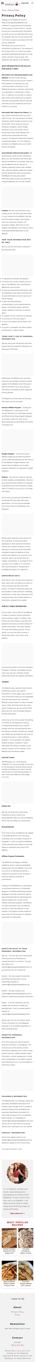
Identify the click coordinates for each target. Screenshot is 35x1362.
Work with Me (17, 1345)
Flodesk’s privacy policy (16, 488)
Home (4, 10)
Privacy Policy (17, 1312)
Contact (17, 1342)
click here (5, 777)
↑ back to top (17, 1299)
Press (17, 1315)
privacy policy (21, 1351)
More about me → (17, 1213)
